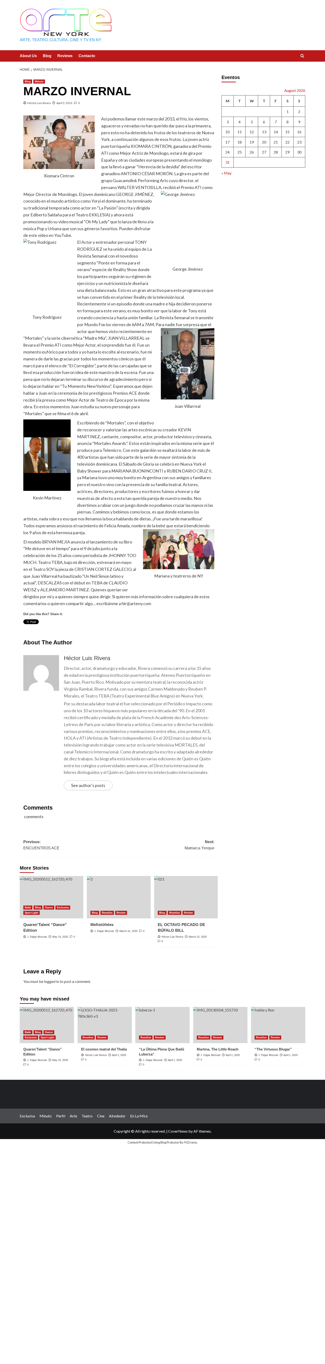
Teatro (87, 1116)
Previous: (41, 845)
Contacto (87, 56)
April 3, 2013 (64, 103)
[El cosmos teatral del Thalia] (105, 1025)
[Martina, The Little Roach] (220, 1025)
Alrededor (117, 1116)
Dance (49, 907)
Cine (100, 1116)
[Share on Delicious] (62, 631)
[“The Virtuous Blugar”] (278, 1025)
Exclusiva (63, 907)
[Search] (302, 56)
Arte (73, 1116)
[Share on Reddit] (115, 631)
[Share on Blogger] (53, 631)
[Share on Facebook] (27, 631)
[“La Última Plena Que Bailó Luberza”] (162, 1025)
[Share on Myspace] (89, 631)
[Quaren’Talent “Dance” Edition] (51, 897)
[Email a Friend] (45, 631)
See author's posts (88, 785)
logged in (51, 981)
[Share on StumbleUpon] (97, 631)
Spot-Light (31, 912)
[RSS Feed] (133, 631)
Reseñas (107, 912)
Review (121, 912)
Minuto (39, 81)
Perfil (60, 1116)
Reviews (65, 56)
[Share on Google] (80, 631)
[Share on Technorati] (124, 631)
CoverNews (178, 1131)
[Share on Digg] (71, 631)
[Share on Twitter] (36, 631)
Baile (28, 907)
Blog (47, 56)
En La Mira (139, 1116)
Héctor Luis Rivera (39, 103)
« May (226, 173)
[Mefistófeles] (118, 897)
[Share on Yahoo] (106, 631)
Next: (199, 845)
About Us (28, 56)
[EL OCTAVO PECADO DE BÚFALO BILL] (186, 897)
